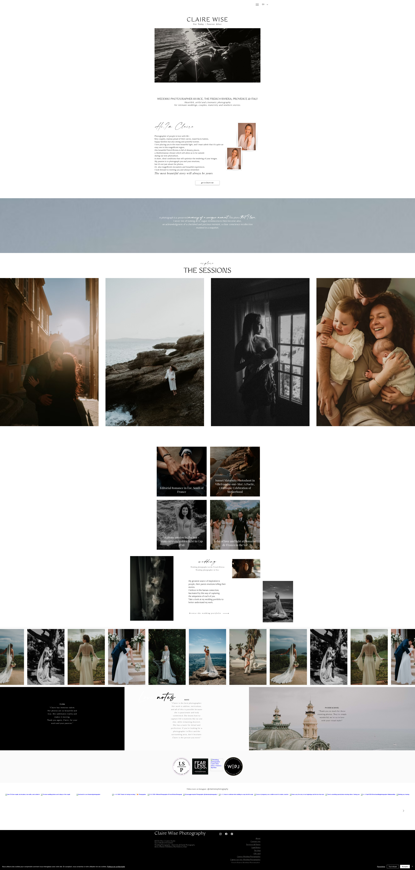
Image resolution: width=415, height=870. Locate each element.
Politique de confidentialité (116, 866)
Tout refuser (393, 866)
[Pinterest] (231, 833)
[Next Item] (403, 811)
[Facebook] (226, 833)
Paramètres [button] (381, 866)
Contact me (255, 841)
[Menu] (257, 4)
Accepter (405, 866)
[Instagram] (220, 833)
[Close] (412, 866)
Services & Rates (253, 844)
